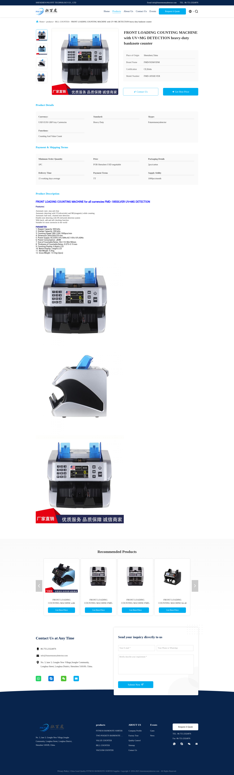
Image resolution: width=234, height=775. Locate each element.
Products (116, 11)
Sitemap (132, 745)
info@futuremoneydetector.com (54, 655)
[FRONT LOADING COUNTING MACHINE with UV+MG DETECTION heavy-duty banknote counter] (85, 61)
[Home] (46, 11)
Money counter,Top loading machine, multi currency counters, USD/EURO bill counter (98, 603)
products (49, 22)
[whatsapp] (42, 680)
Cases (152, 731)
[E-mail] (80, 680)
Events (153, 11)
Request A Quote (172, 11)
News (152, 736)
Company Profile (135, 731)
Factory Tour (134, 736)
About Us (128, 11)
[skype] (54, 680)
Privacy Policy (63, 771)
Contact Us (141, 11)
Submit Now (134, 684)
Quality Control (135, 741)
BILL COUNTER (62, 22)
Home (107, 11)
